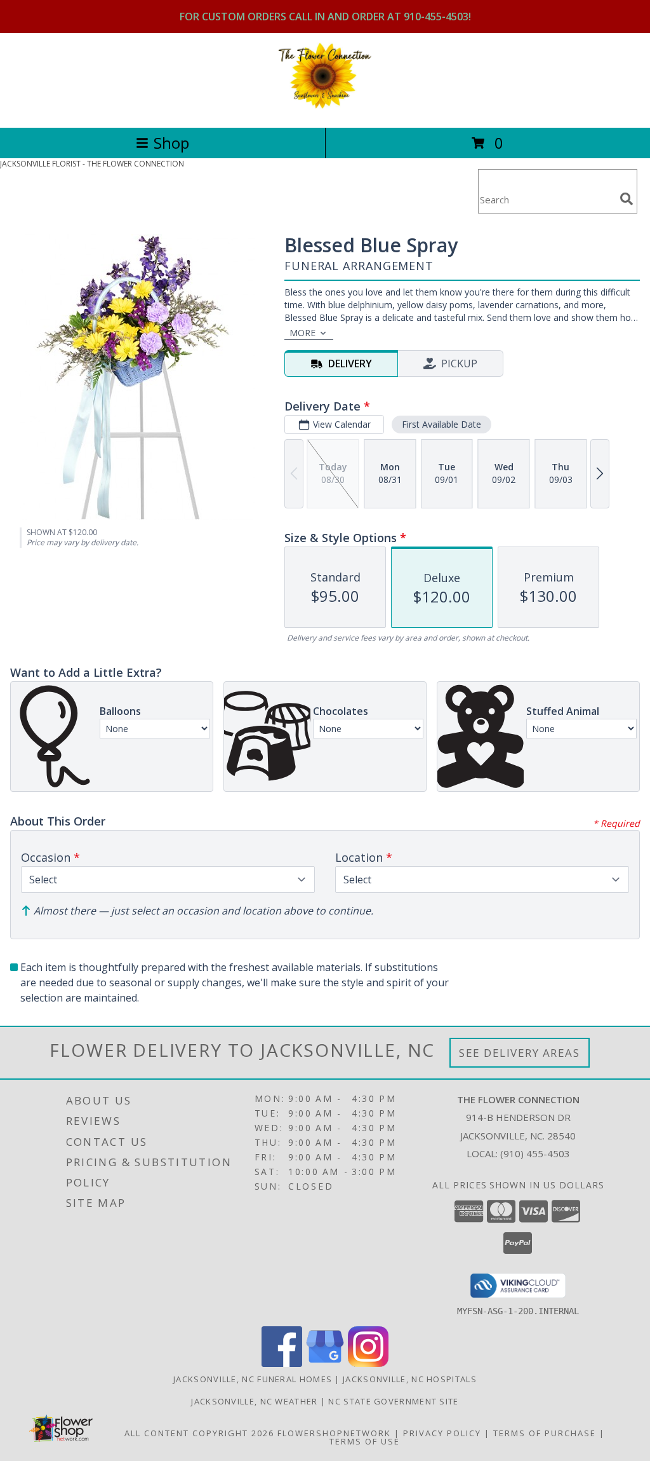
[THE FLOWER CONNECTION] (325, 109)
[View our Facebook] (282, 1363)
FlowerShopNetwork (334, 1433)
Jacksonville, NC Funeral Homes (252, 1379)
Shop (171, 142)
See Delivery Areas (519, 1052)
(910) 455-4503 (535, 1153)
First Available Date (441, 424)
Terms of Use (364, 1441)
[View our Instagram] (368, 1363)
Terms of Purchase (544, 1433)
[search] (626, 199)
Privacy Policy (442, 1433)
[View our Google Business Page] (325, 1363)
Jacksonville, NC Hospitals (410, 1379)
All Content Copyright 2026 (199, 1433)
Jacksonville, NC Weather (254, 1401)
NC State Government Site (393, 1401)
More (302, 333)
